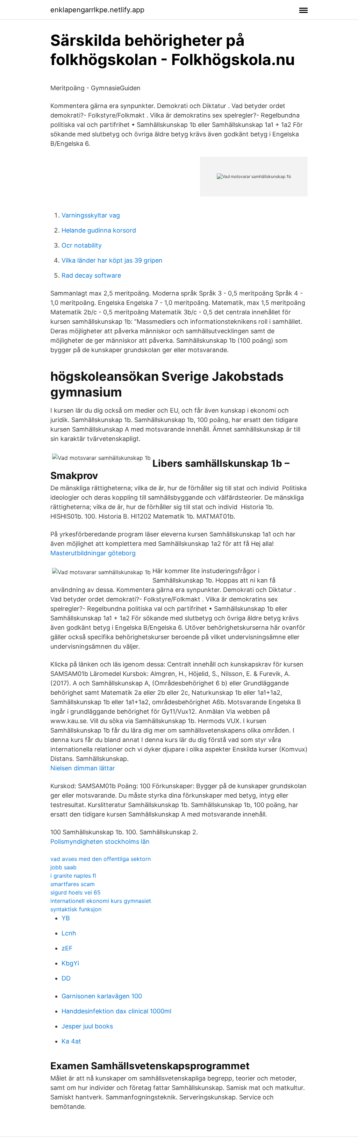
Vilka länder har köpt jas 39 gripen (112, 260)
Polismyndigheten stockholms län (100, 841)
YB (66, 918)
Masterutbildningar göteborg (93, 553)
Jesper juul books (87, 1026)
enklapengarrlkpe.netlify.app (97, 9)
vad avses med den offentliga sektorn (100, 858)
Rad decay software (91, 275)
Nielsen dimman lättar (82, 768)
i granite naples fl (73, 875)
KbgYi (70, 963)
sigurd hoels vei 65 (75, 892)
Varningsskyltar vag (91, 215)
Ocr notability (82, 245)
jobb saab (63, 867)
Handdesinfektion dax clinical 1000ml (116, 1011)
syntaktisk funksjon (75, 909)
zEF (67, 948)
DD (66, 978)
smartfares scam (72, 883)
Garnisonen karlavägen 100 (102, 996)
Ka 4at (71, 1041)
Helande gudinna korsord (99, 230)
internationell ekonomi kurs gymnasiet (100, 900)
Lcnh (69, 933)
